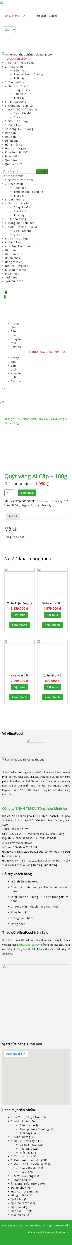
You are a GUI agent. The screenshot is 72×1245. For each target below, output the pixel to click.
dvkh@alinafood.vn (21, 842)
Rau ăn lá (20, 94)
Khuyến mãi (19, 912)
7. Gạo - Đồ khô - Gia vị (21, 109)
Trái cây (19, 78)
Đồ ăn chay (12, 140)
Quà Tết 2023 (14, 164)
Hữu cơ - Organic (16, 148)
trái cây (46, 505)
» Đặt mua (27, 493)
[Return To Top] (3, 1239)
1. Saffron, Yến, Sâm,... (20, 62)
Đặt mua (19, 615)
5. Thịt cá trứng (15, 101)
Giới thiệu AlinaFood (25, 881)
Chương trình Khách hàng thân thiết (35, 906)
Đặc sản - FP (13, 136)
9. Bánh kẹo (13, 125)
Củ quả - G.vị (22, 90)
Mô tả (13, 516)
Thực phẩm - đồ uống (28, 74)
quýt (38, 505)
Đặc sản (10, 133)
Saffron (16, 347)
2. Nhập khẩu (14, 66)
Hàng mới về (13, 144)
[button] (12, 319)
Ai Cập (15, 505)
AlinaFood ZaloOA (29, 944)
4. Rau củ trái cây (17, 86)
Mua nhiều (12, 156)
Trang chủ (10, 419)
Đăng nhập (18, 924)
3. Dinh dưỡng (14, 82)
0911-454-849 (48, 838)
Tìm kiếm (41, 171)
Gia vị (17, 117)
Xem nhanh (19, 625)
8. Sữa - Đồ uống (16, 121)
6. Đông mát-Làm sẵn (20, 105)
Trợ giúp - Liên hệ (46, 15)
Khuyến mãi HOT (16, 15)
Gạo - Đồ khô (23, 113)
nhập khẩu (27, 505)
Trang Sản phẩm (22, 918)
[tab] (13, 516)
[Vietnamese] (8, 29)
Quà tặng (11, 160)
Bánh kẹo (20, 70)
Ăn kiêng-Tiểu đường (19, 129)
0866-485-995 (24, 838)
